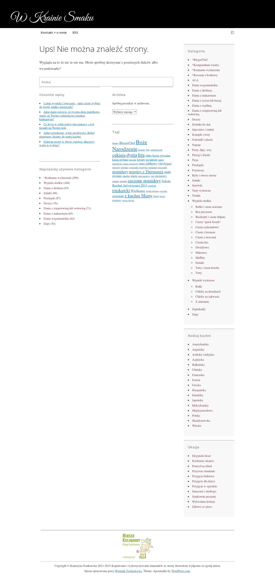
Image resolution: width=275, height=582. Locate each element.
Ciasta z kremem (205, 232)
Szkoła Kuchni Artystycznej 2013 (141, 183)
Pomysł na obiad (202, 466)
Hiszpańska (199, 390)
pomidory (120, 171)
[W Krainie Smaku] (232, 33)
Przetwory (198, 170)
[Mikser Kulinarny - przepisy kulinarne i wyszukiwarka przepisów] (137, 558)
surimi (123, 181)
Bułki (198, 286)
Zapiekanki (198, 309)
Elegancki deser (201, 456)
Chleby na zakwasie (207, 296)
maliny (161, 159)
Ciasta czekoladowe (207, 227)
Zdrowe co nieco (202, 506)
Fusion (196, 380)
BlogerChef (127, 142)
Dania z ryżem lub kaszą (206, 100)
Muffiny (200, 257)
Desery (48, 203)
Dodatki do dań (201, 124)
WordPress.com (180, 571)
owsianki (134, 167)
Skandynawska (201, 420)
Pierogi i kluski (201, 155)
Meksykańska (200, 405)
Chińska (197, 370)
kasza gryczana (161, 155)
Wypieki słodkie (53, 183)
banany (115, 143)
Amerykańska (200, 344)
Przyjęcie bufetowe (203, 476)
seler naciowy (144, 176)
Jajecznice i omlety (203, 129)
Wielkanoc (138, 190)
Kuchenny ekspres (203, 461)
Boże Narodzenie (129, 145)
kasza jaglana (120, 160)
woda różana (152, 191)
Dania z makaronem (55, 213)
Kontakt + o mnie (54, 32)
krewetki (132, 159)
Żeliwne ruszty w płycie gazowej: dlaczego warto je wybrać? (66, 143)
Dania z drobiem (53, 188)
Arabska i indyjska (203, 354)
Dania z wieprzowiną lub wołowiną (64, 208)
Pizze (195, 160)
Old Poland (165, 163)
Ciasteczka (201, 242)
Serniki (199, 263)
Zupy (47, 223)
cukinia (119, 155)
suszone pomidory (144, 180)
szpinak (152, 185)
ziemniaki (118, 196)
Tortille (196, 195)
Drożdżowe (202, 247)
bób (148, 150)
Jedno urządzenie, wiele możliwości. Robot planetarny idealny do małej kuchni (66, 134)
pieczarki (162, 167)
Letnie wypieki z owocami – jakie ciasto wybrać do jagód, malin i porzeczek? (69, 105)
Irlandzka (197, 395)
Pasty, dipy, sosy (202, 150)
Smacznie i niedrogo (204, 491)
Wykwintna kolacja (203, 501)
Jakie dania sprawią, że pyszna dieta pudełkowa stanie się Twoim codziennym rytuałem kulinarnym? (69, 115)
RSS (75, 32)
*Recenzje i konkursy (205, 75)
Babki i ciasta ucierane (208, 207)
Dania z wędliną (201, 105)
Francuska (198, 375)
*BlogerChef (199, 60)
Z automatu (202, 301)
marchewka (117, 163)
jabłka (148, 155)
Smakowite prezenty (204, 496)
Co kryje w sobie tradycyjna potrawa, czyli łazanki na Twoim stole (66, 126)
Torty (198, 273)
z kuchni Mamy (139, 195)
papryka (143, 167)
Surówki (197, 185)
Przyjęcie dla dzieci (203, 481)
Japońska (197, 400)
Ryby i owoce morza (204, 175)
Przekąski (49, 198)
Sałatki (48, 193)
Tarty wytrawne (201, 190)
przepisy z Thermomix (146, 171)
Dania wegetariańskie (56, 218)
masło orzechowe (130, 163)
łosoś (156, 196)
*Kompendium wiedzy (205, 65)
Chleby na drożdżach (208, 291)
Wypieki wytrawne (203, 280)
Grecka (196, 385)
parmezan (152, 167)
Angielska (198, 349)
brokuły (141, 150)
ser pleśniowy (159, 176)
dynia (131, 155)
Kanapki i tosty (201, 134)
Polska (196, 415)
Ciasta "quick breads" (208, 222)
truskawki (121, 190)
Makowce (201, 252)
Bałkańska (198, 364)
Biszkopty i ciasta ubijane (210, 217)
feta (141, 155)
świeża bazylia (128, 200)
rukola (134, 176)
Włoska (196, 425)
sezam (115, 181)
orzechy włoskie (120, 167)
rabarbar (126, 176)
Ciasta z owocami (205, 237)
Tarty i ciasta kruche (207, 268)
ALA (195, 80)
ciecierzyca (156, 150)
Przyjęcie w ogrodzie (204, 486)
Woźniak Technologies (128, 571)
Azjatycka (198, 359)
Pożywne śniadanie (203, 471)
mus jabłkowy (148, 163)
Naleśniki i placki (202, 139)
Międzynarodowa (202, 410)
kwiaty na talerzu (147, 160)
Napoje (196, 145)
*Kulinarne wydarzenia (57, 178)
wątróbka (163, 191)
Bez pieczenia (203, 212)
